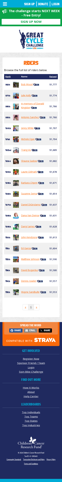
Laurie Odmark (29, 171)
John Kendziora (29, 237)
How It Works (31, 387)
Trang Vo (26, 149)
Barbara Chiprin (29, 182)
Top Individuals (31, 412)
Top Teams (31, 416)
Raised (53, 76)
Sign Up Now (31, 22)
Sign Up (29, 4)
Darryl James (28, 226)
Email (32, 330)
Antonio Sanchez (30, 117)
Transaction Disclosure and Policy (34, 459)
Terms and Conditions (31, 463)
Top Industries (31, 425)
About (31, 391)
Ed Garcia (26, 248)
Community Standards (14, 459)
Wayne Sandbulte (30, 291)
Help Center (31, 396)
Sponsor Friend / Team (31, 363)
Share (17, 330)
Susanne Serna (29, 193)
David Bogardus (29, 270)
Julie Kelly (26, 95)
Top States (31, 420)
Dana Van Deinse (30, 215)
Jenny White (27, 128)
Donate (43, 4)
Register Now (31, 358)
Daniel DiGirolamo (31, 204)
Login (56, 4)
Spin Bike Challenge (31, 371)
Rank (8, 76)
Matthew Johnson (30, 259)
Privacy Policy (51, 459)
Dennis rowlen (28, 280)
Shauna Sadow (29, 160)
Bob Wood (27, 84)
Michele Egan (28, 139)
